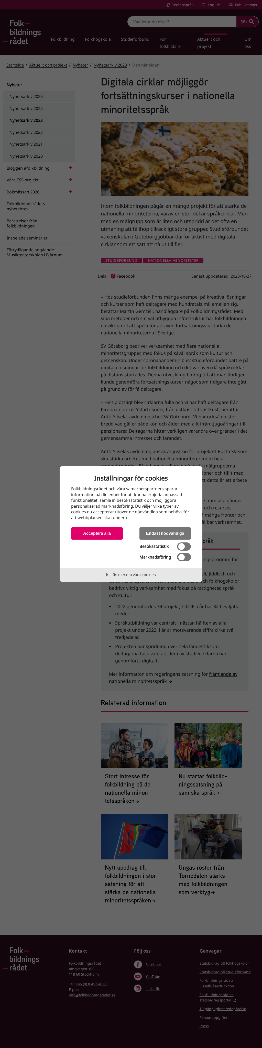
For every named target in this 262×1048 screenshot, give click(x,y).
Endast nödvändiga (165, 533)
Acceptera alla (97, 533)
